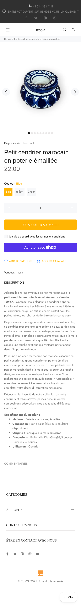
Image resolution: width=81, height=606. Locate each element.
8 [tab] (49, 133)
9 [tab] (52, 133)
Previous (6, 92)
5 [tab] (40, 133)
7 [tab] (46, 133)
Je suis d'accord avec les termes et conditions (37, 236)
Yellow (19, 192)
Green (31, 192)
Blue (8, 192)
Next (75, 92)
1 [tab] (29, 133)
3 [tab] (35, 133)
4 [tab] (38, 133)
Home (7, 39)
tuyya (20, 272)
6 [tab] (43, 133)
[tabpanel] (40, 89)
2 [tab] (32, 133)
